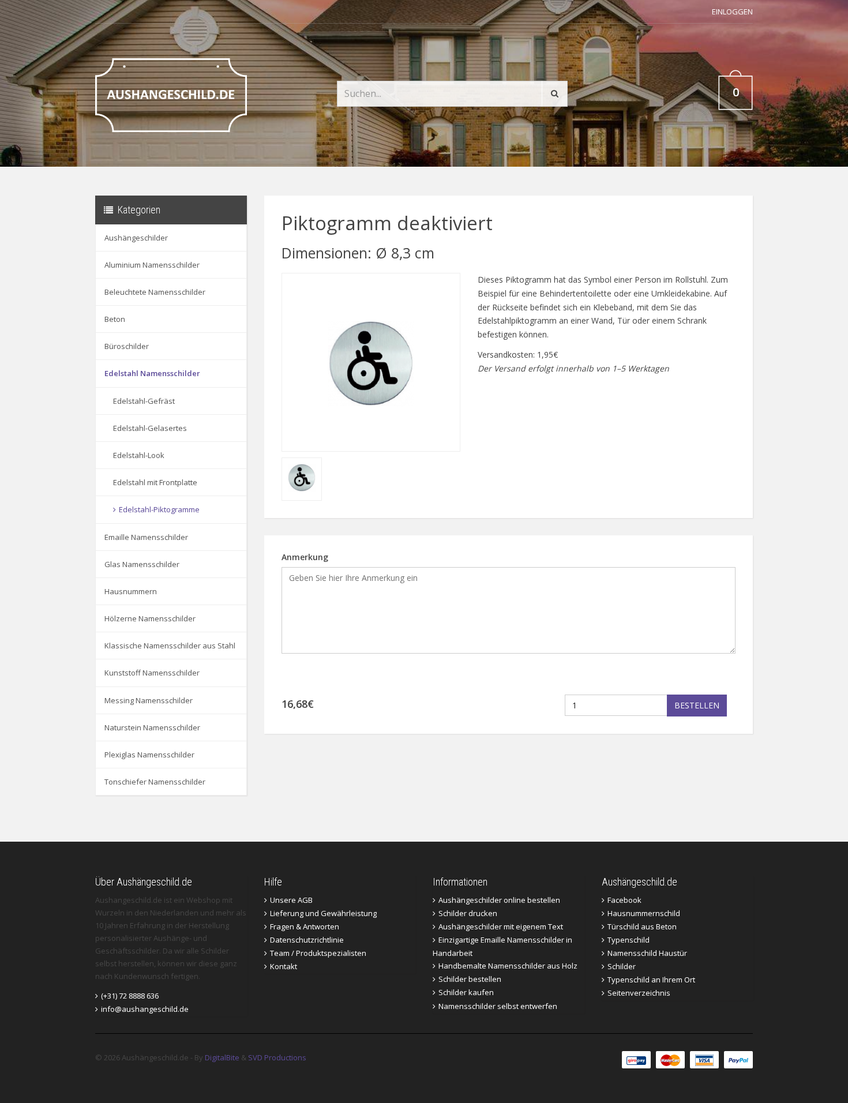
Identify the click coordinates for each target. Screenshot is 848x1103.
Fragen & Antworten (304, 926)
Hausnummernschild (643, 913)
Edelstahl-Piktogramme (159, 509)
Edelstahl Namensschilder (152, 373)
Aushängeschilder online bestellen (499, 900)
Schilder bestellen (469, 979)
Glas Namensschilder (141, 564)
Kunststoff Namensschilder (152, 672)
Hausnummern (130, 591)
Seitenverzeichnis (638, 993)
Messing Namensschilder (148, 700)
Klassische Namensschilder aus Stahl (169, 645)
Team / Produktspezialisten (318, 953)
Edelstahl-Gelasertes (150, 428)
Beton (114, 319)
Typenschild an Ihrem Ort (651, 979)
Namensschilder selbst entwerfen (497, 1006)
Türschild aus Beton (642, 926)
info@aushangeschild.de (145, 1009)
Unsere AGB (291, 900)
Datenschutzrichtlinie (307, 940)
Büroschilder (126, 346)
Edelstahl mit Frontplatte (155, 482)
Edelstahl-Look (138, 455)
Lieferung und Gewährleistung (323, 913)
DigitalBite (222, 1057)
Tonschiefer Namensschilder (154, 781)
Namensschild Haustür (647, 953)
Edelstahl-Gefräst (144, 401)
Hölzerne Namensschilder (150, 618)
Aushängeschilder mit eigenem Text (500, 926)
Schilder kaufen (466, 992)
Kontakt (283, 966)
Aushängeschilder (136, 237)
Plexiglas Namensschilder (149, 754)
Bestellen (696, 705)
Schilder (621, 966)
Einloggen (732, 11)
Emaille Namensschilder (146, 537)
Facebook (624, 900)
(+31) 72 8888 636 (130, 996)
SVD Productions (277, 1057)
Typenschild (628, 940)
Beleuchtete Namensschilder (154, 292)
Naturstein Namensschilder (152, 727)
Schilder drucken (467, 913)
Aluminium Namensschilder (152, 265)
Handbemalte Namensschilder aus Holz (507, 966)
